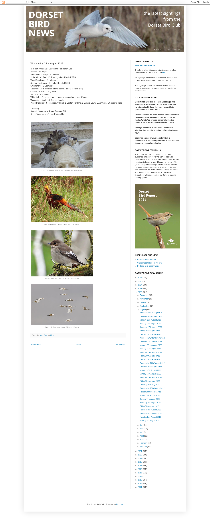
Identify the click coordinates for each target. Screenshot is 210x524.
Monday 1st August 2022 (150, 421)
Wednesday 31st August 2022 (152, 313)
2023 (140, 289)
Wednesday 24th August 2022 (152, 338)
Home (78, 344)
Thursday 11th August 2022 (151, 385)
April (142, 436)
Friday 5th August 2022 (149, 406)
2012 (140, 484)
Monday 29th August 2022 (150, 320)
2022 (140, 292)
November (144, 299)
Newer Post (36, 344)
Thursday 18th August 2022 (151, 359)
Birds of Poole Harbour (146, 260)
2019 (140, 458)
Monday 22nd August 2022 (151, 345)
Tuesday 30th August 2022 (151, 316)
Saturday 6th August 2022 (150, 403)
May (142, 432)
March (143, 439)
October (143, 302)
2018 (140, 462)
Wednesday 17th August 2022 (152, 363)
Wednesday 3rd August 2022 (152, 413)
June (142, 429)
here (164, 73)
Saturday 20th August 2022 (151, 352)
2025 (140, 281)
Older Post (120, 344)
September (145, 306)
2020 (140, 455)
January (143, 447)
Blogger (119, 504)
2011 (140, 487)
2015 (140, 473)
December (144, 295)
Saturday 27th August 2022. (151, 327)
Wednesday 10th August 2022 (152, 388)
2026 (140, 278)
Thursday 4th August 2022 (150, 410)
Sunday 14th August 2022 (150, 374)
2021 (140, 451)
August (143, 310)
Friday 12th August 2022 (150, 381)
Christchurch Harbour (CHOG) (149, 263)
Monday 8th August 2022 (150, 395)
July (142, 425)
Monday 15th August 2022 (150, 370)
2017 (140, 466)
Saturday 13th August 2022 (151, 377)
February (144, 443)
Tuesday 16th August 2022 (151, 367)
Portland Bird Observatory (148, 266)
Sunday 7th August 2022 (150, 399)
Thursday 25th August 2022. (151, 334)
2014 (140, 476)
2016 (140, 469)
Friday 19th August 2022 (150, 356)
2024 (140, 285)
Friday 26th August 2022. (150, 331)
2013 (140, 480)
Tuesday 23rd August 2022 (151, 341)
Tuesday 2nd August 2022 (150, 417)
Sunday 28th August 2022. (151, 324)
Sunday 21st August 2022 (150, 349)
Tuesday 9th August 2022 (150, 392)
